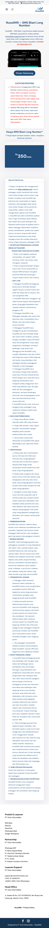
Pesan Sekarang (24, 73)
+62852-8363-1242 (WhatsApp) (17, 881)
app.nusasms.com (25, 189)
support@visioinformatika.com (16, 876)
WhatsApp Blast (11, 831)
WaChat (8, 826)
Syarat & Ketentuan (15, 180)
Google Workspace (12, 834)
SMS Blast (8, 823)
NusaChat (8, 828)
